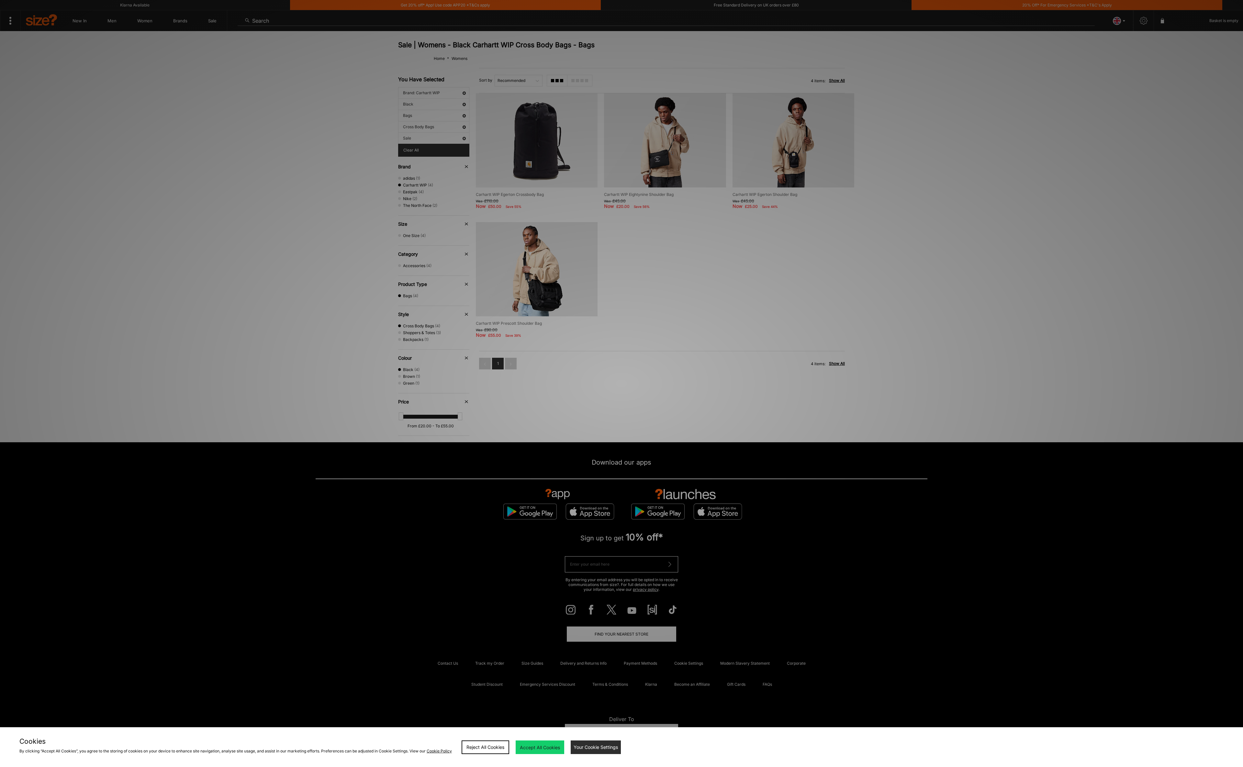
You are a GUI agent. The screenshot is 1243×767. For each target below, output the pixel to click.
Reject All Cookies (485, 747)
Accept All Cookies (540, 747)
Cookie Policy (439, 751)
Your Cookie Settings (596, 747)
